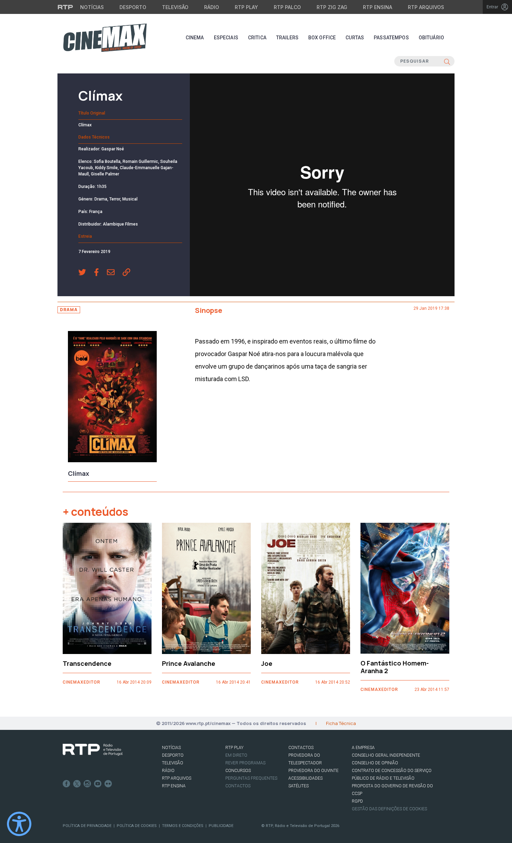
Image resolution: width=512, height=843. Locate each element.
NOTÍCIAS (171, 747)
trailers (287, 37)
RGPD (357, 801)
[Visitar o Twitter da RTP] (77, 784)
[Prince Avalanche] (206, 588)
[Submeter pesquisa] (447, 61)
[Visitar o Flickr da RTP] (108, 784)
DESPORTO (173, 755)
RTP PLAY (234, 747)
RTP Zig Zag (332, 7)
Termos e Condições (182, 826)
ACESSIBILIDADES (305, 778)
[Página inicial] (105, 37)
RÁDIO (168, 770)
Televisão (175, 7)
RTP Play (246, 7)
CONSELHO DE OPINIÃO (375, 763)
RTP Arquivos (426, 7)
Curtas (355, 37)
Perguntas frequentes (251, 778)
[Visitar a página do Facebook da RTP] (66, 784)
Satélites (298, 785)
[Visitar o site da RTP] (65, 7)
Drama (69, 310)
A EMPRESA (363, 747)
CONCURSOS (238, 770)
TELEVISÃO (172, 763)
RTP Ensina (377, 7)
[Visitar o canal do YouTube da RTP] (98, 784)
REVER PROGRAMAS (245, 763)
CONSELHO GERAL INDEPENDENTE (386, 755)
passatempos (391, 37)
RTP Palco (287, 7)
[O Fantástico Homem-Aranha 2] (404, 588)
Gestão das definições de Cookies (389, 808)
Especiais (226, 37)
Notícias (92, 7)
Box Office (322, 37)
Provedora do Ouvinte (313, 770)
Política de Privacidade (87, 826)
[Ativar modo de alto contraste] (19, 824)
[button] (86, 273)
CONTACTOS (300, 747)
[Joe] (305, 588)
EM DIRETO (236, 755)
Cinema (195, 37)
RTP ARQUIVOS (176, 778)
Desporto (132, 7)
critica (257, 37)
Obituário (431, 37)
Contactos (237, 785)
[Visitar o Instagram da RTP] (87, 784)
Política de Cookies (137, 826)
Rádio (211, 7)
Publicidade (221, 826)
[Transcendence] (107, 588)
